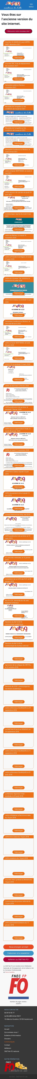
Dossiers (7, 1039)
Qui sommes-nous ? (11, 1032)
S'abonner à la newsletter (18, 953)
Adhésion (7, 1048)
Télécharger (18, 57)
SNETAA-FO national (11, 1051)
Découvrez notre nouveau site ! (18, 31)
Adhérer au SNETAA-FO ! (18, 959)
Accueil (6, 1029)
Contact (7, 1045)
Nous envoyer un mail (18, 947)
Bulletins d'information (12, 1035)
